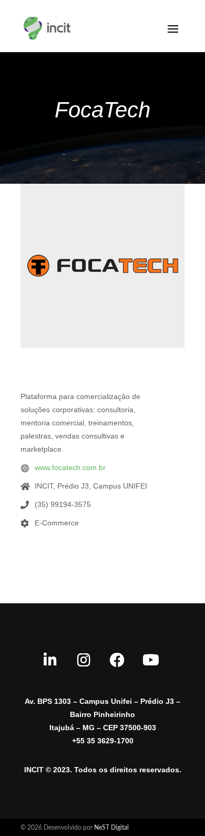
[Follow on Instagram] (83, 660)
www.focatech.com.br (70, 467)
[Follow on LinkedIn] (50, 660)
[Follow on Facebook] (117, 660)
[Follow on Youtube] (151, 660)
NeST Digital (111, 827)
